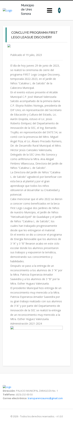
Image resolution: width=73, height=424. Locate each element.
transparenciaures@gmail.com (45, 398)
